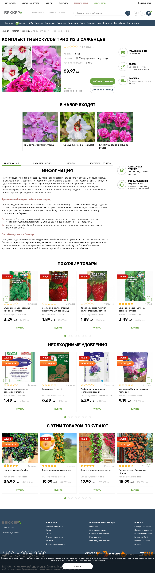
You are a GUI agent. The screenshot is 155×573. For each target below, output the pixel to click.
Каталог (9, 23)
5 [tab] (79, 336)
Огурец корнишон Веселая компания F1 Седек (17, 309)
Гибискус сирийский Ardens (39, 145)
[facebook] (11, 554)
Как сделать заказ (142, 526)
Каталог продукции (54, 526)
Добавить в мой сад (103, 89)
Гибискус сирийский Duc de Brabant (113, 146)
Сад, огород (133, 23)
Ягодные (61, 23)
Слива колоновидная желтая (56, 470)
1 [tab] (65, 336)
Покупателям (10, 3)
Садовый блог (144, 3)
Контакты (63, 3)
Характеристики (42, 163)
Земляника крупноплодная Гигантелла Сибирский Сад (55, 309)
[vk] (30, 554)
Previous (6, 299)
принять (77, 566)
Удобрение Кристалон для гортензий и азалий (94, 390)
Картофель (119, 23)
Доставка (134, 78)
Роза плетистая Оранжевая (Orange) (132, 471)
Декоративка (94, 23)
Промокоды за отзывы (99, 540)
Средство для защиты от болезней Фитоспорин (16, 390)
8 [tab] (90, 336)
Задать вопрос (101, 3)
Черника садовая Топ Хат (16, 470)
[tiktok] (43, 554)
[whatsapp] (5, 554)
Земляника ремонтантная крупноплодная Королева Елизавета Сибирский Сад (93, 309)
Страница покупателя (99, 533)
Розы (82, 23)
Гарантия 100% (141, 537)
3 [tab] (72, 336)
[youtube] (24, 554)
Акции (22, 23)
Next (148, 299)
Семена (39, 23)
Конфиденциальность (55, 544)
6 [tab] (83, 336)
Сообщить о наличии (102, 81)
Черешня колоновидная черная (96, 470)
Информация (11, 163)
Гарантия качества (143, 533)
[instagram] (17, 554)
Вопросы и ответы (142, 540)
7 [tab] (86, 336)
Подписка (93, 526)
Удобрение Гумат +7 (52, 389)
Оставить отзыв (81, 3)
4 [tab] (76, 336)
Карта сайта (95, 537)
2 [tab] (69, 336)
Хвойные (107, 23)
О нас (48, 533)
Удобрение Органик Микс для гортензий (133, 390)
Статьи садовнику (97, 530)
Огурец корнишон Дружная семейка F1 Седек (132, 309)
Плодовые (49, 23)
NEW (30, 23)
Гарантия (49, 3)
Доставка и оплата (30, 3)
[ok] (37, 554)
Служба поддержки (54, 537)
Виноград (73, 23)
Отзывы (70, 163)
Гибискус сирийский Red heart (78, 145)
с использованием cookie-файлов (89, 560)
